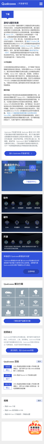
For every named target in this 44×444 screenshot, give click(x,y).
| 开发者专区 (23, 4)
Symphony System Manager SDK (29, 46)
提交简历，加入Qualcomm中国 (22, 350)
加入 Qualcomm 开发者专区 (19, 153)
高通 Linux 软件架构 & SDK (14, 410)
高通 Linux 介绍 (10, 406)
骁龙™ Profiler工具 (33, 41)
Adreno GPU (10, 34)
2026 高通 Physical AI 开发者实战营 (25, 375)
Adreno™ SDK (8, 39)
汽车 (8, 296)
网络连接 (36, 305)
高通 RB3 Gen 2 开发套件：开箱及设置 (17, 414)
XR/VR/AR (35, 296)
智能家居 (22, 315)
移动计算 (22, 305)
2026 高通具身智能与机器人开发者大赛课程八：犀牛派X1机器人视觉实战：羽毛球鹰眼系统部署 (26, 386)
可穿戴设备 (35, 315)
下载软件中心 (31, 182)
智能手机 (22, 296)
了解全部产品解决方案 (22, 321)
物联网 (8, 305)
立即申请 (31, 271)
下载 (8, 14)
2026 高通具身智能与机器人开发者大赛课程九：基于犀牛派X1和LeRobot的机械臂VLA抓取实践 (26, 369)
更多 (39, 361)
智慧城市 (8, 315)
